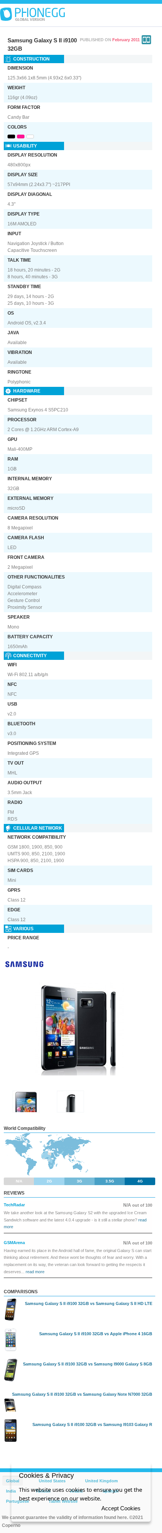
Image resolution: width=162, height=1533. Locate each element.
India (11, 1491)
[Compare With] (146, 39)
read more (35, 1271)
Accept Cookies (121, 1508)
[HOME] (32, 14)
